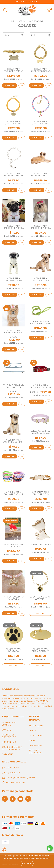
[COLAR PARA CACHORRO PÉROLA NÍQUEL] (48, 242)
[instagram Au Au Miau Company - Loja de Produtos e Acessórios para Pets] (5, 799)
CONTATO (6, 730)
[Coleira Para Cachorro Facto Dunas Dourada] (48, 447)
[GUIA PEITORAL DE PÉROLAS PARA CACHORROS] (21, 561)
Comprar (9, 85)
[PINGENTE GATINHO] (48, 559)
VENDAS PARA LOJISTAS (9, 723)
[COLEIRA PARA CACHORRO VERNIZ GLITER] (21, 508)
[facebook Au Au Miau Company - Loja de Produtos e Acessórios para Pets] (13, 799)
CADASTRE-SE (36, 735)
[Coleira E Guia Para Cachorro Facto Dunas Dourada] (48, 338)
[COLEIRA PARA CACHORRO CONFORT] (21, 456)
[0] (49, 11)
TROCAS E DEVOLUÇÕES (36, 751)
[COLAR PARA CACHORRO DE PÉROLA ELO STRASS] (21, 138)
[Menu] (10, 10)
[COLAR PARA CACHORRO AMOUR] (21, 85)
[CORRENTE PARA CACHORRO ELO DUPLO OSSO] (48, 508)
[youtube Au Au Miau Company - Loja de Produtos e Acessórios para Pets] (20, 799)
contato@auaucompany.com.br (20, 777)
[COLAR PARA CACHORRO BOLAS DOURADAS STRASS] (48, 85)
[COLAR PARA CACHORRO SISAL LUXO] (21, 295)
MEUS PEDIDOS (37, 745)
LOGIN (32, 740)
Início (13, 21)
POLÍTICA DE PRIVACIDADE (9, 736)
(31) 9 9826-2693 (13, 773)
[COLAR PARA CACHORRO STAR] (48, 295)
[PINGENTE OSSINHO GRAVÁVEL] (21, 613)
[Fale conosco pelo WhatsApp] (50, 848)
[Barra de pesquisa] (5, 10)
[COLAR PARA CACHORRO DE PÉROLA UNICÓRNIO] (48, 138)
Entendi (27, 863)
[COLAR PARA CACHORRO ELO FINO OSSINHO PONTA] (21, 190)
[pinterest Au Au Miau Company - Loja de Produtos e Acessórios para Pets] (28, 799)
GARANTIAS (7, 754)
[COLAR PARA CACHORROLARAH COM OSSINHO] (21, 349)
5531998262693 (13, 768)
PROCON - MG (9, 742)
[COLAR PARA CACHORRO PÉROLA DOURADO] (21, 242)
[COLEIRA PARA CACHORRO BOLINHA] (48, 402)
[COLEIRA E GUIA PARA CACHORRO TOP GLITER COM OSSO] (21, 404)
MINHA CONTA (36, 726)
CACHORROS (24, 21)
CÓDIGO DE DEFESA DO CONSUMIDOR (12, 748)
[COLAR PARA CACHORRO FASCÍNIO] (48, 190)
